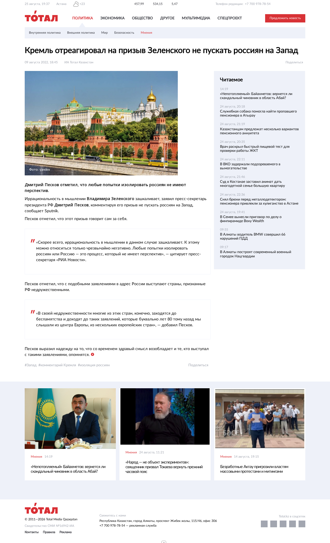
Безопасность (124, 32)
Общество (142, 18)
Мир (104, 32)
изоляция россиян (95, 365)
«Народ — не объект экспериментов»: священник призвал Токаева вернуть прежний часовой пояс (163, 467)
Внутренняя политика (45, 32)
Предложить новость (285, 18)
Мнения (146, 32)
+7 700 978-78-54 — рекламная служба (127, 525)
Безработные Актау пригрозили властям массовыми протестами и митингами (254, 469)
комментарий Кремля (58, 365)
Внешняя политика (81, 32)
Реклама (65, 532)
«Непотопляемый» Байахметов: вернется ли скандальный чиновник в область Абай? (68, 469)
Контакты (32, 532)
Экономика (112, 18)
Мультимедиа (196, 18)
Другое (167, 18)
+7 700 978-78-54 (258, 4)
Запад (32, 365)
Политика (82, 18)
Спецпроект (230, 18)
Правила (49, 532)
